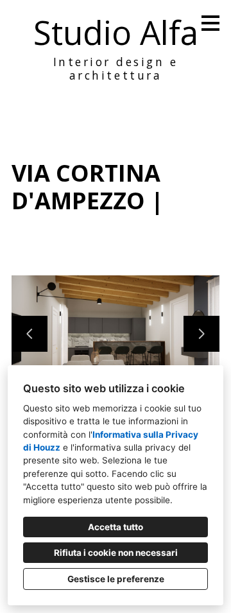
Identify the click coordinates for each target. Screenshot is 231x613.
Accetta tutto (115, 527)
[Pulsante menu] (210, 23)
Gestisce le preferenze (115, 579)
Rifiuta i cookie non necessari (116, 553)
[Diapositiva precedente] (29, 334)
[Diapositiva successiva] (201, 334)
